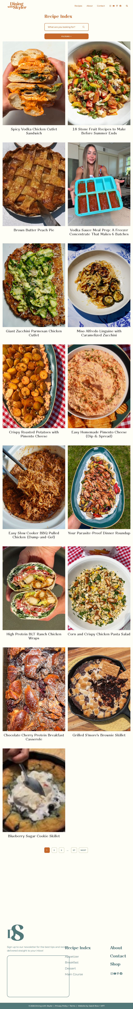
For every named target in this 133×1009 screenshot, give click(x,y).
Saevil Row (94, 1006)
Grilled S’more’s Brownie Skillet (99, 735)
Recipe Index (78, 948)
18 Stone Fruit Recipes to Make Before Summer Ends (99, 131)
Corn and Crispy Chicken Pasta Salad (99, 634)
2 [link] (54, 850)
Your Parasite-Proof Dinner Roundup (99, 533)
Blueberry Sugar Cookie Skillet (34, 836)
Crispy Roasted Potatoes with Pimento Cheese (34, 434)
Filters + (66, 36)
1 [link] (46, 850)
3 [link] (61, 850)
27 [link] (74, 850)
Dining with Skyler (43, 1006)
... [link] (67, 850)
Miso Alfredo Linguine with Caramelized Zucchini (99, 333)
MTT (103, 1006)
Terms (72, 1006)
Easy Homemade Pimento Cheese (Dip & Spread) (99, 434)
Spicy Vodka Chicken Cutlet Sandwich (34, 131)
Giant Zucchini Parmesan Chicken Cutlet (34, 333)
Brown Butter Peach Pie (34, 230)
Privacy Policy (61, 1006)
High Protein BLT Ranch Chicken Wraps (33, 636)
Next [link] (83, 850)
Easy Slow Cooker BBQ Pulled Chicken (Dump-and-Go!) (34, 535)
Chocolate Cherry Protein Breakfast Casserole (34, 737)
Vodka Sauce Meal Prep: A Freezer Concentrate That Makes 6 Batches (99, 232)
